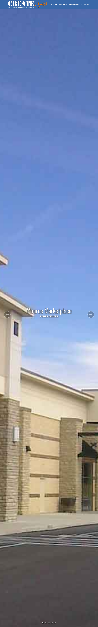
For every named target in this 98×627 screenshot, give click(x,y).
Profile (53, 4)
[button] (7, 314)
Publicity (84, 4)
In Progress (73, 4)
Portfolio (62, 4)
